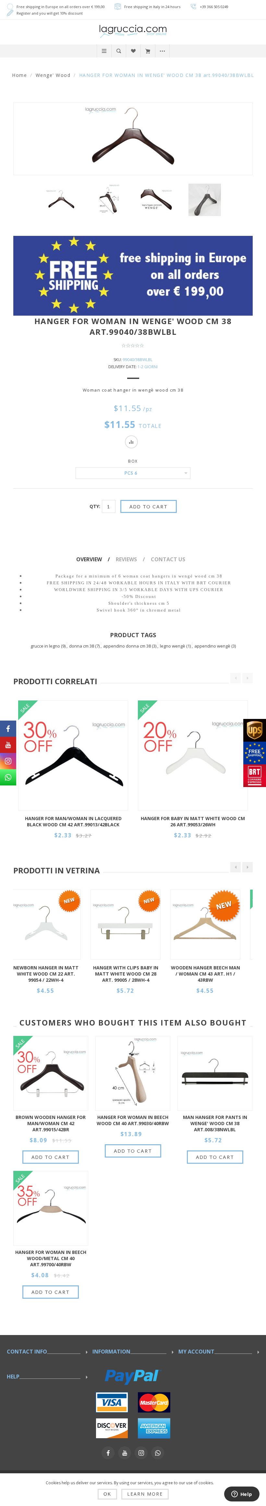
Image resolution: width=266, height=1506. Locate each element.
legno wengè (172, 646)
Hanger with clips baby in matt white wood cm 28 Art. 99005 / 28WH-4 (53, 974)
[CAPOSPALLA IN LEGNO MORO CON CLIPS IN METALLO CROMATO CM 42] (51, 1073)
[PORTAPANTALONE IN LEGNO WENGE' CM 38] (215, 1073)
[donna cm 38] (61, 200)
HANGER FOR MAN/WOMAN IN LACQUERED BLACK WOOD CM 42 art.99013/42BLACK (73, 821)
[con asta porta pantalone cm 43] (133, 924)
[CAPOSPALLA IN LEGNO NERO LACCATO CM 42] (73, 755)
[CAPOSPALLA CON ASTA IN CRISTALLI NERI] (213, 924)
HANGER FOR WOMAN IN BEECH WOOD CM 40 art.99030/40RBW (133, 1120)
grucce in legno (45, 646)
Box (133, 461)
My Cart (147, 50)
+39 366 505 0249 (214, 6)
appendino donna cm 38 (127, 646)
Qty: (95, 506)
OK (107, 1494)
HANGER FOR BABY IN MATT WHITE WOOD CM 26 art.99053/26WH (193, 821)
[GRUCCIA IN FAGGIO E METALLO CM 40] (51, 1208)
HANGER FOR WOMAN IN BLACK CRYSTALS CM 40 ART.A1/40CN (213, 974)
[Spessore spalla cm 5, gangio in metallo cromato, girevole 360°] (133, 1073)
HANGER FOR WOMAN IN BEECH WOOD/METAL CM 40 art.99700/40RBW (50, 1258)
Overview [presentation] (89, 559)
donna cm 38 (81, 646)
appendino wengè (212, 646)
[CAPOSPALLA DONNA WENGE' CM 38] (109, 200)
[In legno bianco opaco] (53, 924)
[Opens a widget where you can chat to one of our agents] (242, 1495)
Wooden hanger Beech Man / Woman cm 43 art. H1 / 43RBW (133, 974)
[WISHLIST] (133, 50)
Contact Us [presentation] (168, 559)
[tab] (95, 559)
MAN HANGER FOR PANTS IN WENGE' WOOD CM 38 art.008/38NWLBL (215, 1123)
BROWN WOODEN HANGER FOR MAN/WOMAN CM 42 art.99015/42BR (51, 1123)
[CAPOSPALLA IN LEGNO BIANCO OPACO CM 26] (193, 755)
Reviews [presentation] (126, 559)
